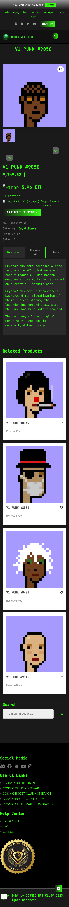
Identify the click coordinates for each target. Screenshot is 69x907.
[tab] (14, 252)
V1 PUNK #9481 (17, 592)
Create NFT (47, 24)
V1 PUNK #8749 (17, 423)
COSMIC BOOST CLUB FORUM (24, 799)
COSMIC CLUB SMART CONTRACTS (28, 804)
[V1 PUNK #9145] (34, 644)
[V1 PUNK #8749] (34, 390)
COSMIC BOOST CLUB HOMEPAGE (27, 793)
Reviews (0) (35, 252)
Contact (8, 831)
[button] (61, 69)
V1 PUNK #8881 (17, 508)
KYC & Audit (11, 821)
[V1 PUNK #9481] (34, 559)
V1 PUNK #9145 (17, 677)
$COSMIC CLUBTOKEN (19, 783)
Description (13, 252)
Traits (56, 252)
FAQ (5, 826)
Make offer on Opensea (22, 212)
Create (50, 4)
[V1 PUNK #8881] (34, 474)
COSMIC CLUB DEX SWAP (21, 788)
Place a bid (38, 364)
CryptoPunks (27, 228)
